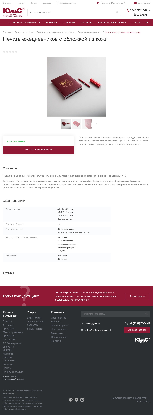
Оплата (33, 3)
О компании (8, 3)
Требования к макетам (66, 3)
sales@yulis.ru (144, 3)
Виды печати (34, 317)
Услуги (22, 3)
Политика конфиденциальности (129, 398)
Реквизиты (57, 333)
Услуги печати (34, 329)
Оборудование (59, 337)
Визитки (7, 321)
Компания (57, 312)
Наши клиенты (59, 329)
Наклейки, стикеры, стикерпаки (9, 357)
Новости (55, 321)
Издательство (58, 317)
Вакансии (56, 341)
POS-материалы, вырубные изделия (12, 346)
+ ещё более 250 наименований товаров (13, 377)
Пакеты (7, 368)
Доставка (47, 3)
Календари (9, 339)
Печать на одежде (13, 372)
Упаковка (8, 364)
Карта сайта (143, 401)
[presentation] (96, 124)
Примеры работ (60, 325)
